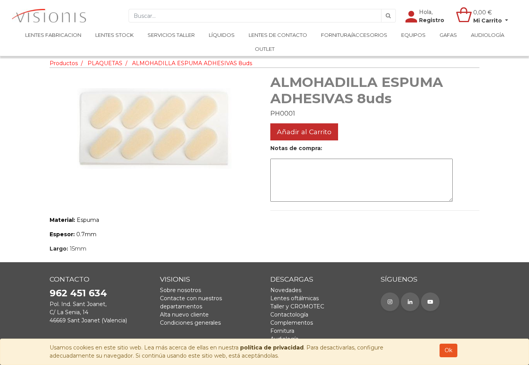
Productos (64, 63)
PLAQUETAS (105, 63)
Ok (448, 350)
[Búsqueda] (388, 15)
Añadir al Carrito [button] (304, 132)
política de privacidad (272, 347)
